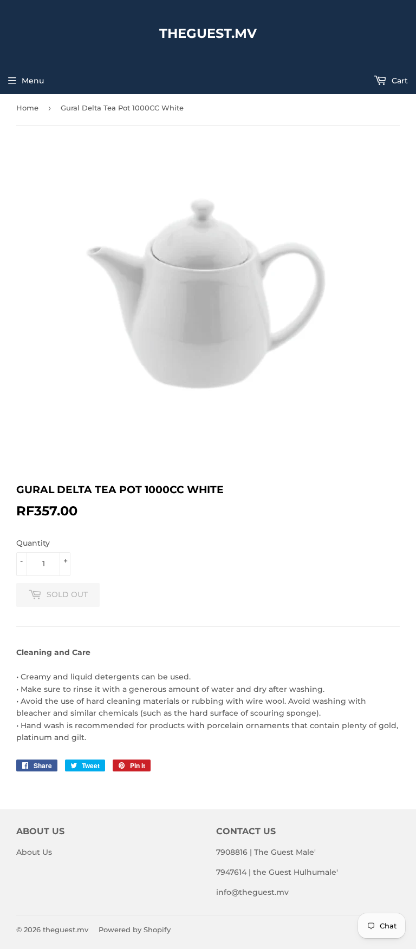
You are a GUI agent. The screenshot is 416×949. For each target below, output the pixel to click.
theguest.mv (208, 33)
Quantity (33, 543)
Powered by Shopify (135, 929)
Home (27, 107)
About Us (34, 852)
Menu (33, 81)
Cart (398, 81)
